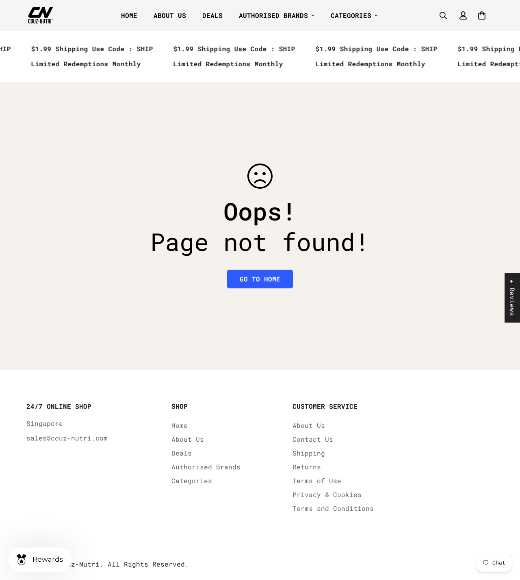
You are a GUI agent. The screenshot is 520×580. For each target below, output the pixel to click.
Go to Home (260, 279)
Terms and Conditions (333, 508)
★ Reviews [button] (512, 297)
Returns (306, 466)
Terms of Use (316, 480)
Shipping (308, 453)
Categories (351, 15)
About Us (170, 15)
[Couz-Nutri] (40, 15)
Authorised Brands (273, 15)
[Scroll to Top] (504, 535)
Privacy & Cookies (327, 494)
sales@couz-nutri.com (67, 438)
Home (129, 15)
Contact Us (312, 439)
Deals (212, 15)
